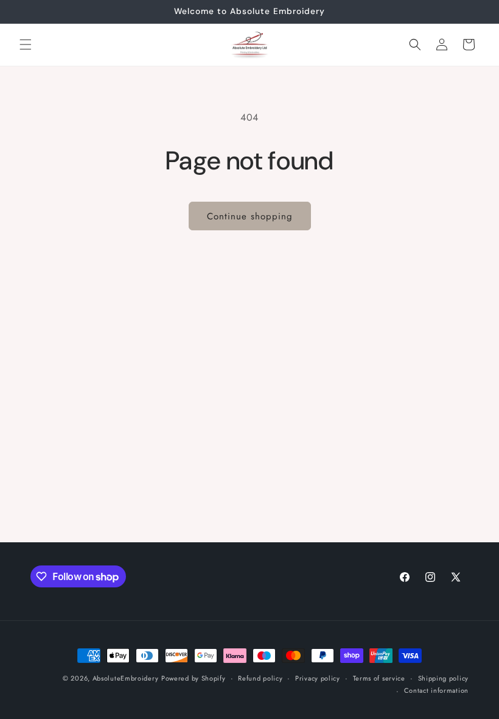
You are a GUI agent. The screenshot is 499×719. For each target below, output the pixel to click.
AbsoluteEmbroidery (125, 678)
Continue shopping (250, 216)
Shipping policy (443, 678)
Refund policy (260, 678)
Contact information (436, 690)
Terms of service (379, 678)
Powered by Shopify (193, 678)
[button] (25, 44)
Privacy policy (317, 678)
